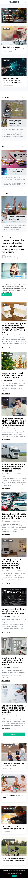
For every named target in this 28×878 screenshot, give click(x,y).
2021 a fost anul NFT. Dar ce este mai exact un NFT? (14, 180)
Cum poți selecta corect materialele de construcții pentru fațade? (13, 130)
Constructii (6, 97)
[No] (26, 873)
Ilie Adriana (7, 335)
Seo (10, 10)
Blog (5, 28)
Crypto (4, 147)
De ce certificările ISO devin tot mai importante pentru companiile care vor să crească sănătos (13, 421)
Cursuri (4, 193)
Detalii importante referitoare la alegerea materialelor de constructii (14, 137)
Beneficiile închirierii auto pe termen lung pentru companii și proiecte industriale (13, 467)
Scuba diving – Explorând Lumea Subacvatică (15, 225)
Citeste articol (7, 294)
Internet (6, 10)
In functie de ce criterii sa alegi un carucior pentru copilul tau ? (14, 859)
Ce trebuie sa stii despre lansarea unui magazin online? (13, 48)
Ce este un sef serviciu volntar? (11, 229)
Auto (5, 445)
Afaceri (6, 400)
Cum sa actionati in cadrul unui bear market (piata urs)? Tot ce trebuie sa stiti (14, 183)
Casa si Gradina (8, 354)
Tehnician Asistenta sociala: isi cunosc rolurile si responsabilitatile (17, 218)
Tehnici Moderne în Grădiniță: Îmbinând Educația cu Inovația (13, 828)
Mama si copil (11, 745)
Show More (14, 734)
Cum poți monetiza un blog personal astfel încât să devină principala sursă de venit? (13, 244)
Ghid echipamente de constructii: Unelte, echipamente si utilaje (15, 122)
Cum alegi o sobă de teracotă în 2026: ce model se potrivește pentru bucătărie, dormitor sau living (11, 563)
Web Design (16, 10)
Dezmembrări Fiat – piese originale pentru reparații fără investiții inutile (13, 516)
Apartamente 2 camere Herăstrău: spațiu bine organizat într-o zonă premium (12, 661)
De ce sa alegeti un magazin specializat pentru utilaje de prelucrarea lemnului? (13, 133)
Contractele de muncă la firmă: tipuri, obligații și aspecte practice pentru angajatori (13, 708)
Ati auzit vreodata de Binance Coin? (12, 177)
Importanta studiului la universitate (12, 227)
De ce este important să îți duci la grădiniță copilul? (14, 764)
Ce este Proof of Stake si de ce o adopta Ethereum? (16, 170)
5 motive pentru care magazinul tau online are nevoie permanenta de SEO (12, 80)
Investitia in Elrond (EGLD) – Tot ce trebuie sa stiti (13, 160)
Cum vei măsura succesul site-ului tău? (12, 15)
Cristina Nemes (9, 18)
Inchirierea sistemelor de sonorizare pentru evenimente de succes (13, 611)
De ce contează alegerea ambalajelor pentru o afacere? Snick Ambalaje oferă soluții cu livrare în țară (13, 327)
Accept (14, 875)
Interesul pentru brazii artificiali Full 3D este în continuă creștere (12, 375)
